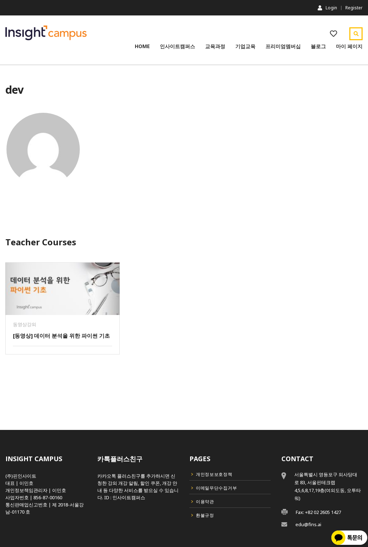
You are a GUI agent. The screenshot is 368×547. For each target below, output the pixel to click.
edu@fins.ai (308, 524)
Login (331, 7)
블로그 (318, 46)
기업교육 (245, 46)
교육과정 (215, 46)
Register (354, 8)
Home (142, 46)
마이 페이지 (349, 46)
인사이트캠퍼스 (177, 46)
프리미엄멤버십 (283, 46)
